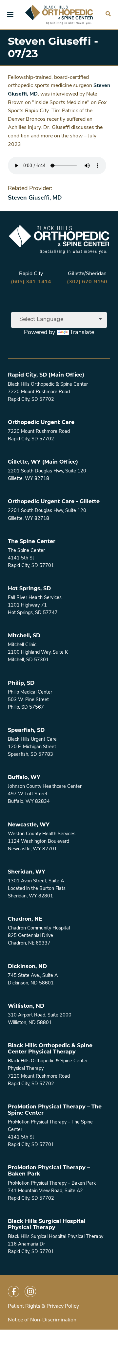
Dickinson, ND (27, 966)
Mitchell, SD (24, 635)
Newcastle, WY (28, 825)
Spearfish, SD (26, 730)
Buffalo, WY (24, 777)
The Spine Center (31, 541)
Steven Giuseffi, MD (35, 198)
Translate (82, 333)
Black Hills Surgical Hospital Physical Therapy (47, 1224)
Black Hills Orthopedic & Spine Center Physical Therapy (50, 1048)
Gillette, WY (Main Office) (43, 462)
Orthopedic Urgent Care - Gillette (54, 501)
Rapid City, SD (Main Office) (46, 375)
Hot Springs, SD (29, 588)
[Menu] (10, 15)
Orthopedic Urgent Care (41, 422)
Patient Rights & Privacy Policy (43, 1306)
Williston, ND (26, 1006)
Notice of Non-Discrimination (42, 1320)
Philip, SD (21, 683)
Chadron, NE (25, 919)
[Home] (59, 14)
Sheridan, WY (26, 872)
